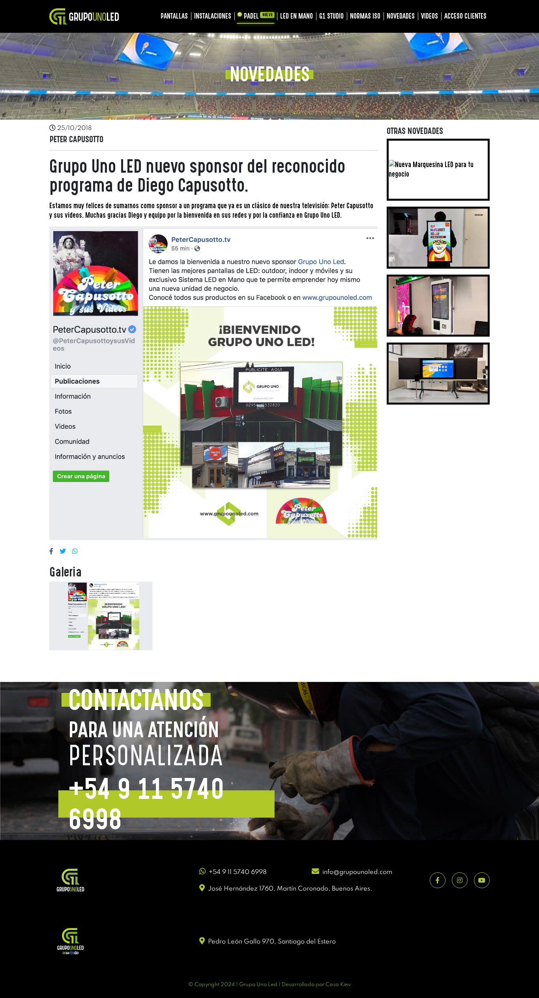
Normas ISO (365, 16)
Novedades (401, 16)
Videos (429, 16)
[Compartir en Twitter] (63, 551)
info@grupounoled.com (357, 872)
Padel (258, 16)
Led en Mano (296, 16)
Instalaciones (212, 16)
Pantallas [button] (174, 16)
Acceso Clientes (465, 16)
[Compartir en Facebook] (51, 551)
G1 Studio (331, 16)
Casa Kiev (338, 984)
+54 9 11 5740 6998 (238, 872)
